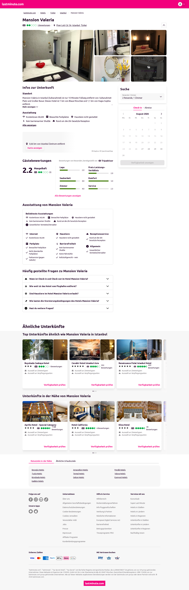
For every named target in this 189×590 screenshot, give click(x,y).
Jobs (64, 524)
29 (155, 149)
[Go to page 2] (94, 391)
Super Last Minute (137, 503)
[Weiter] (161, 114)
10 (124, 136)
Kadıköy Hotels (38, 481)
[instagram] (36, 499)
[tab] (41, 461)
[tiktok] (46, 499)
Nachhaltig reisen (137, 533)
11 (130, 136)
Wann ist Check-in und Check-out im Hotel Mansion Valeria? (58, 279)
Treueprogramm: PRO (105, 533)
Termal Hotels (78, 474)
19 (136, 142)
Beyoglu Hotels (38, 470)
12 (136, 136)
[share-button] (164, 25)
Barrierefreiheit (103, 524)
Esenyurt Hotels (121, 477)
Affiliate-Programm (70, 537)
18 (130, 142)
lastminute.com (30, 13)
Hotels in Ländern (137, 512)
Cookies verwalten (70, 516)
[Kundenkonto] (182, 4)
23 (161, 142)
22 (155, 142)
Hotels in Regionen (138, 516)
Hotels (43, 13)
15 (155, 136)
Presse (65, 529)
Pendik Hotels (120, 470)
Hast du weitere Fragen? (41, 308)
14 (149, 136)
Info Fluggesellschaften (106, 507)
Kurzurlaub (134, 499)
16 (161, 136)
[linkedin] (41, 499)
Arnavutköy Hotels (80, 470)
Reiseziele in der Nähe (41, 461)
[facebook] (31, 499)
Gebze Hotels (78, 477)
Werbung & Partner (104, 512)
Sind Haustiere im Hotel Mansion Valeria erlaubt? (54, 293)
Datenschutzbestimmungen (74, 507)
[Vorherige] (123, 114)
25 (130, 149)
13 (142, 136)
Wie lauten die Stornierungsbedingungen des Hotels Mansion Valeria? (64, 301)
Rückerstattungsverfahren (107, 503)
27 (142, 149)
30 (161, 149)
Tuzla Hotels (37, 474)
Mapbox (96, 151)
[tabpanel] (94, 476)
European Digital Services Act (108, 520)
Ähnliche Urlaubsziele (66, 461)
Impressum (67, 533)
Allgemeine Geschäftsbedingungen (77, 503)
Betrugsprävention (104, 529)
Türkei (52, 13)
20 (142, 142)
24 (124, 149)
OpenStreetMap (107, 151)
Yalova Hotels (120, 474)
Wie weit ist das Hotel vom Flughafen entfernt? (53, 286)
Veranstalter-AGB (70, 520)
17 (124, 142)
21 (149, 142)
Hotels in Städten (137, 507)
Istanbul (63, 13)
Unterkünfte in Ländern (139, 524)
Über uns (66, 499)
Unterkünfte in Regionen (140, 529)
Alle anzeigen (29, 125)
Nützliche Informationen (106, 516)
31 (124, 155)
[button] (57, 56)
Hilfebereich (101, 499)
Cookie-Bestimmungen (72, 512)
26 (136, 149)
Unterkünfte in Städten (139, 520)
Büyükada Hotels (38, 477)
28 (149, 149)
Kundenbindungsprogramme (74, 541)
